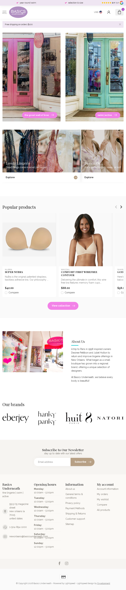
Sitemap (69, 524)
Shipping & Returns (75, 513)
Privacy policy (72, 503)
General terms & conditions (74, 496)
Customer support (75, 519)
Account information (107, 489)
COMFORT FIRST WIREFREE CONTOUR (79, 274)
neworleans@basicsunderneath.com (28, 536)
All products (103, 510)
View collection (61, 305)
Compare (14, 292)
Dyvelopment (103, 583)
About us (70, 489)
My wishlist (103, 499)
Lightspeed (70, 583)
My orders (102, 494)
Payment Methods (75, 508)
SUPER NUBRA (14, 272)
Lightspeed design (85, 583)
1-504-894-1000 (18, 527)
